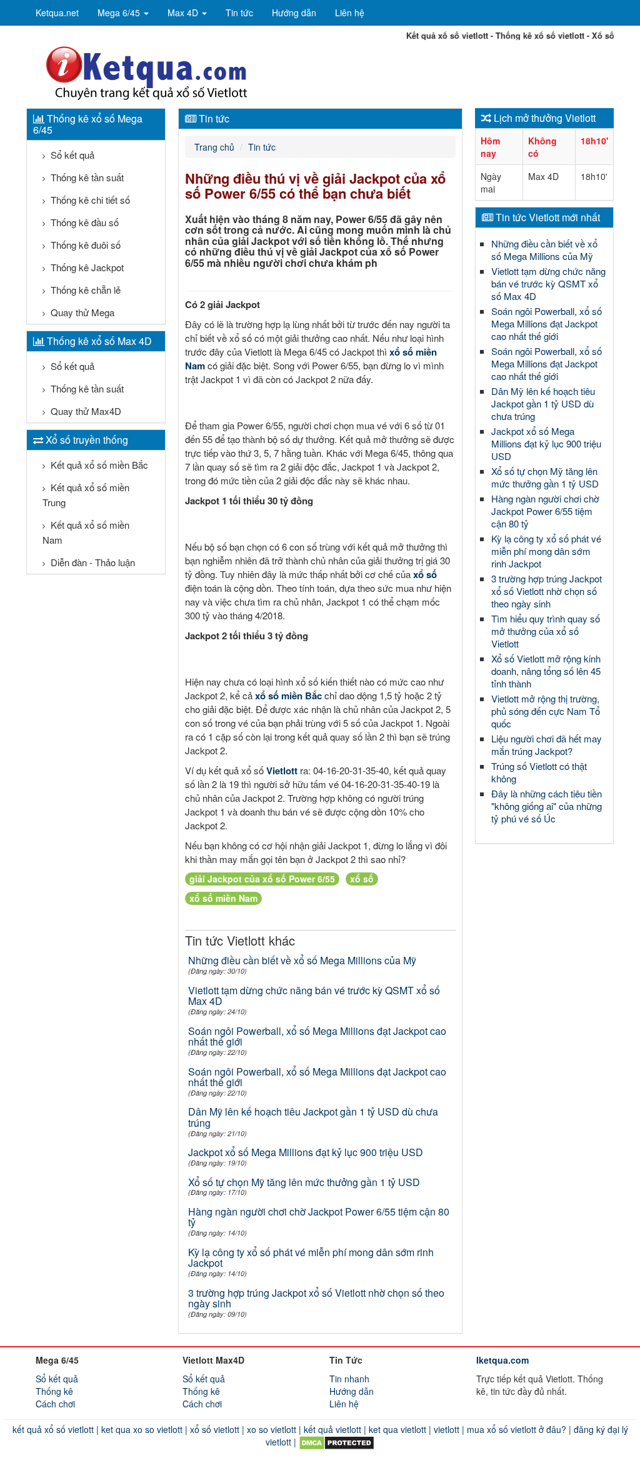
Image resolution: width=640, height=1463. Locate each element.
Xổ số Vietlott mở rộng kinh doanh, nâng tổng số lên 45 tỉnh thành (546, 671)
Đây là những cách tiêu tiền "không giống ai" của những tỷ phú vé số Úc (546, 806)
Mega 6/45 (120, 12)
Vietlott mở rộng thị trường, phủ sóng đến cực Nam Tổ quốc (545, 711)
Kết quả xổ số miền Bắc (98, 464)
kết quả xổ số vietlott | (55, 1429)
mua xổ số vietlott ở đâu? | (517, 1429)
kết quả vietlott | (333, 1429)
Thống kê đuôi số (84, 244)
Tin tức (239, 12)
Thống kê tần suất (86, 177)
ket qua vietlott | (398, 1429)
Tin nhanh (349, 1378)
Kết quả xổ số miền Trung (85, 495)
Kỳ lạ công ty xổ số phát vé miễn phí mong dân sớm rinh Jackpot (311, 1258)
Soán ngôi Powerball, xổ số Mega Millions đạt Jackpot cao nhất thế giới (317, 1036)
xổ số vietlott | (216, 1429)
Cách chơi (55, 1403)
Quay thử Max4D (84, 410)
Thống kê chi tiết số (89, 199)
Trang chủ (214, 147)
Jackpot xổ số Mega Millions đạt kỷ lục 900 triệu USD (305, 1152)
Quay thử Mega (81, 312)
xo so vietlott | (272, 1429)
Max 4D (184, 12)
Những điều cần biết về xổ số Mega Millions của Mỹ (302, 960)
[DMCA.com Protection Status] (335, 1442)
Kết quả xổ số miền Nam (85, 532)
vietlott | (447, 1429)
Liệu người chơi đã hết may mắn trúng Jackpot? (546, 744)
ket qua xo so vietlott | (143, 1429)
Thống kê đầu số (83, 222)
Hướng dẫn (294, 12)
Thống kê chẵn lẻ (84, 289)
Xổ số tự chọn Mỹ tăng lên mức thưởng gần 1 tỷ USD (304, 1182)
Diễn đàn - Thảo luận (91, 562)
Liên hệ (349, 12)
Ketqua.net (57, 12)
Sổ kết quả (71, 154)
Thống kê (54, 1391)
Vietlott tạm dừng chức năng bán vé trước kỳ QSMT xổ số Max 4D (314, 996)
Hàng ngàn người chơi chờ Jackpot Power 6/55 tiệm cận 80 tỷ (318, 1217)
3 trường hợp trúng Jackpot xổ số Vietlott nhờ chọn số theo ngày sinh (316, 1298)
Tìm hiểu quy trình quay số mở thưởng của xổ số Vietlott (545, 631)
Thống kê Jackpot (86, 267)
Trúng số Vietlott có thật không (539, 772)
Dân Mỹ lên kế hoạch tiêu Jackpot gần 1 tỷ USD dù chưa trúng (313, 1117)
